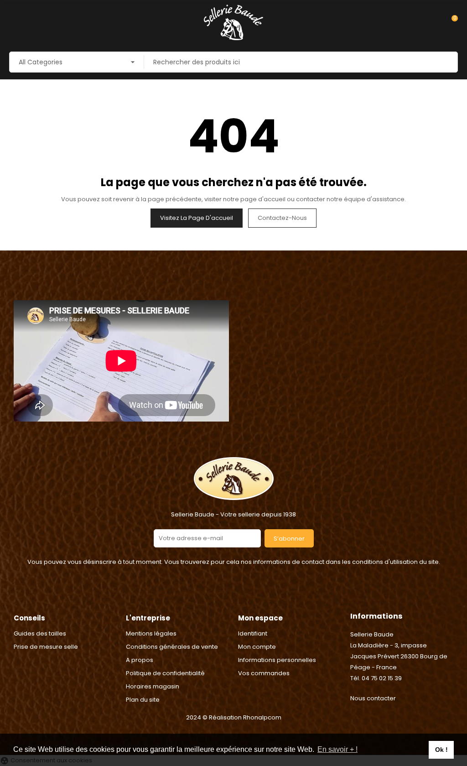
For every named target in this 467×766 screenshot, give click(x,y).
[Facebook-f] (222, 594)
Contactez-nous (282, 218)
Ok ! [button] (441, 749)
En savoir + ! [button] (337, 749)
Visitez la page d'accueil (196, 218)
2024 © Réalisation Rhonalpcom (233, 717)
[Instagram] (245, 594)
